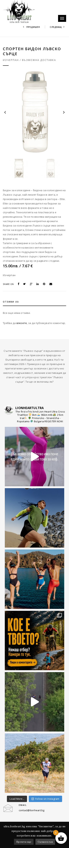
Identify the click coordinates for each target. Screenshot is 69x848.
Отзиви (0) (11, 301)
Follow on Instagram (47, 798)
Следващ (56, 26)
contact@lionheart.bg (31, 810)
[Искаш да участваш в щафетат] (34, 640)
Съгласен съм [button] (45, 841)
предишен (33, 26)
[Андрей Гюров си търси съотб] (34, 763)
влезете (21, 323)
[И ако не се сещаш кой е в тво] (34, 456)
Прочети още (23, 841)
